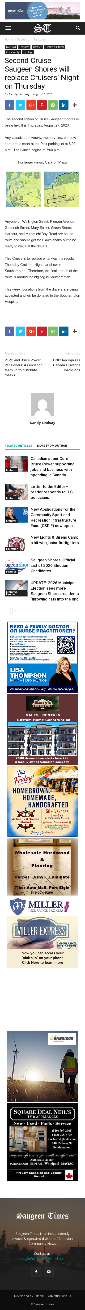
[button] (78, 28)
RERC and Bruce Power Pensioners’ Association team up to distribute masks (23, 367)
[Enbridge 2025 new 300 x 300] (42, 1100)
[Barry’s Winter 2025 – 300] (42, 763)
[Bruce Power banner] (42, 10)
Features (40, 39)
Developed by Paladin (29, 1296)
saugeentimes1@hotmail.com (42, 1258)
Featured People (11, 593)
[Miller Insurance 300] (42, 966)
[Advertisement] (42, 999)
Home (9, 39)
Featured (23, 39)
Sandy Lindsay (19, 94)
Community (12, 52)
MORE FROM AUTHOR (52, 445)
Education (12, 548)
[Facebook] (36, 1272)
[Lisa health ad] (42, 691)
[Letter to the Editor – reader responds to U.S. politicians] (16, 492)
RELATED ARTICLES (18, 445)
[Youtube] (49, 1272)
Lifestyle (37, 47)
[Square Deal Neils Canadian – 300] (42, 1180)
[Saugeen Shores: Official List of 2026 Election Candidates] (16, 565)
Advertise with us (59, 1296)
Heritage (28, 52)
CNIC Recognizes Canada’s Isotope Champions (66, 365)
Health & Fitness (55, 47)
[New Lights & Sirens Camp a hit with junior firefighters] (16, 543)
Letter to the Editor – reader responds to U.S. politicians (52, 492)
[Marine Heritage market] (42, 836)
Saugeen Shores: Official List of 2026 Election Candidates (53, 565)
